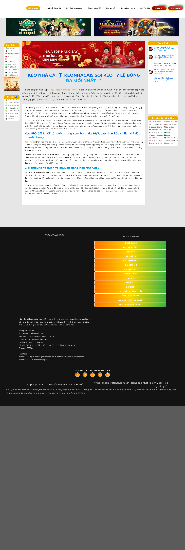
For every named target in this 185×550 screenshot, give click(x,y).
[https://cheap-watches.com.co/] (11, 9)
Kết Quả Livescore (74, 8)
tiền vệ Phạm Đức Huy (99, 377)
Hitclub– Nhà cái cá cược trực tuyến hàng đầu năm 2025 (164, 80)
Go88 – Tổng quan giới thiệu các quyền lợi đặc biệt (165, 64)
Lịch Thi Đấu (145, 8)
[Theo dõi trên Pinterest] (85, 381)
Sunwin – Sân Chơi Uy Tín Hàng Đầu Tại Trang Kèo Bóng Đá (164, 57)
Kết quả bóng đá (94, 8)
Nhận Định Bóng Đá (52, 8)
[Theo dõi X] (77, 381)
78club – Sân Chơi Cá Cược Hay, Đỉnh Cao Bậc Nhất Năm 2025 (164, 71)
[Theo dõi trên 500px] (100, 381)
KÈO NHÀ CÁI (33, 8)
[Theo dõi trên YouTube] (92, 381)
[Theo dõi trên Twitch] (107, 381)
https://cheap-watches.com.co (62, 90)
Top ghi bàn (111, 8)
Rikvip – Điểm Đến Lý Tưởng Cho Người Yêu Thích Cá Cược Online (165, 49)
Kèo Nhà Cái (30, 142)
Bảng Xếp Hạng (128, 8)
